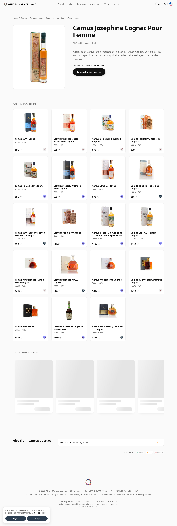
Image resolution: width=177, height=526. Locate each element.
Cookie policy (39, 513)
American (95, 4)
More (116, 4)
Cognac (24, 18)
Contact (46, 494)
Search (29, 494)
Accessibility (107, 494)
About (37, 494)
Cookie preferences (124, 494)
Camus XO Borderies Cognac (72, 442)
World (107, 4)
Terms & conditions (91, 494)
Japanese (81, 4)
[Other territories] (171, 4)
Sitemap (62, 494)
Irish (71, 4)
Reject (15, 518)
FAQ (54, 494)
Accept (37, 518)
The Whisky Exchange (94, 65)
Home (15, 18)
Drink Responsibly (143, 494)
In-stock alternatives (89, 72)
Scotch (61, 4)
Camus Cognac (36, 18)
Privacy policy (74, 494)
